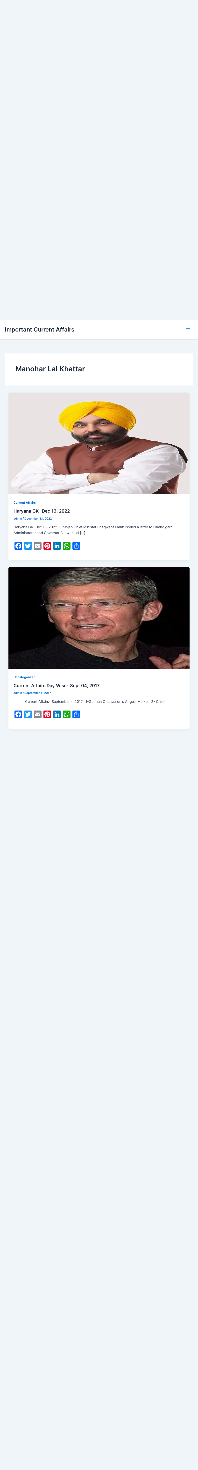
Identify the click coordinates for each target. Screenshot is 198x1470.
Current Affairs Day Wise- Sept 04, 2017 (57, 685)
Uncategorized (24, 677)
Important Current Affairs (39, 329)
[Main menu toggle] (188, 330)
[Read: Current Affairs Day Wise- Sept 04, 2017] (99, 618)
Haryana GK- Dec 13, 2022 (42, 511)
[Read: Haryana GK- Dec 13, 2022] (99, 443)
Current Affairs (25, 502)
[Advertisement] (99, 34)
